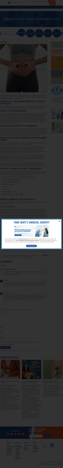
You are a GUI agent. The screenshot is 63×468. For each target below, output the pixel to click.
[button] (59, 221)
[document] (31, 234)
